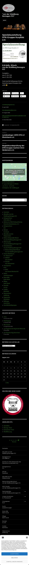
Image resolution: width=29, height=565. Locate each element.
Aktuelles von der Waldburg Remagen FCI (9, 452)
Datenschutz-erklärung (6, 531)
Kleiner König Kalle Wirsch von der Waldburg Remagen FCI (11, 482)
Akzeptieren (14, 554)
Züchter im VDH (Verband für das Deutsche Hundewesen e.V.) (11, 462)
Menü (4, 20)
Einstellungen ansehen (14, 561)
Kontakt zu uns (4, 521)
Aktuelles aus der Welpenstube (7, 477)
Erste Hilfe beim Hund (5, 512)
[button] (27, 537)
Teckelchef (6, 125)
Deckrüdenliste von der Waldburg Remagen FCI (11, 492)
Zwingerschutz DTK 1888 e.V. (6, 457)
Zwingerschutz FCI (6, 467)
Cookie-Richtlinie (5, 526)
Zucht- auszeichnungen (7, 507)
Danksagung (7, 320)
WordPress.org (8, 431)
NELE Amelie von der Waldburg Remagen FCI (11, 487)
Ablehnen (14, 557)
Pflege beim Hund (5, 517)
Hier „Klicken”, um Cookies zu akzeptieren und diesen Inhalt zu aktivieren (14, 172)
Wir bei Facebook (5, 472)
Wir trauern (7, 324)
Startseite (6, 212)
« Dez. (7, 382)
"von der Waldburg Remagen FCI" (10, 15)
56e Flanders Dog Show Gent (12, 332)
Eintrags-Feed (8, 427)
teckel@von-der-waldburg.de (10, 188)
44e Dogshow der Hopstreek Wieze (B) (14, 328)
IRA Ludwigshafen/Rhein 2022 (9, 110)
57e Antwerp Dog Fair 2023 (8, 104)
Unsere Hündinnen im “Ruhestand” (7, 497)
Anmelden (6, 425)
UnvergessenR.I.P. (6, 502)
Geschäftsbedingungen (10, 305)
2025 (5, 317)
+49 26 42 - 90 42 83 (8, 186)
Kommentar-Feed (9, 429)
